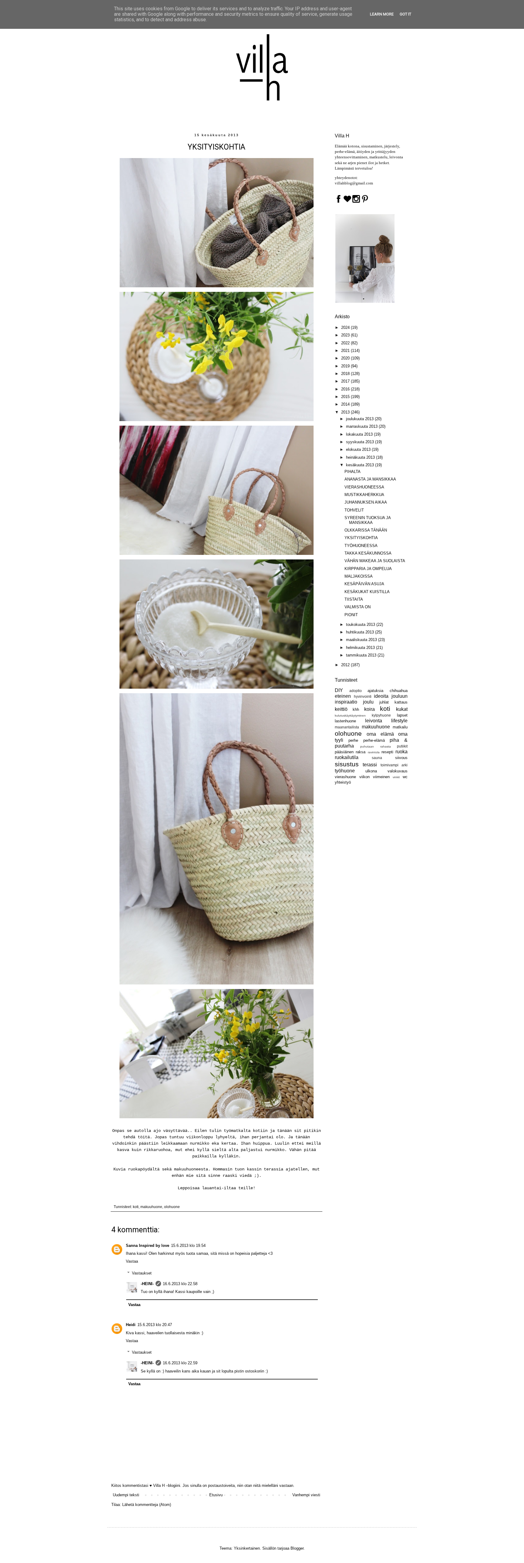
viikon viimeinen (374, 777)
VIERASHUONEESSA (364, 487)
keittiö (341, 709)
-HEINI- (147, 1283)
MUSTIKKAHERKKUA (364, 494)
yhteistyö (343, 782)
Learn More (382, 14)
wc (405, 777)
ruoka (401, 751)
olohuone (172, 1207)
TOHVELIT (354, 510)
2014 (346, 404)
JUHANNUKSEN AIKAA (365, 502)
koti (136, 1207)
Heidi (131, 1324)
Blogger (297, 1548)
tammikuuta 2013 (362, 655)
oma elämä (380, 734)
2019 (346, 366)
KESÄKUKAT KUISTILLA (367, 591)
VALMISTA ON (357, 607)
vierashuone (345, 777)
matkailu (400, 727)
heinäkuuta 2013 (361, 457)
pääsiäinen (344, 752)
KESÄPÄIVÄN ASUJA (364, 584)
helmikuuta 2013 (361, 647)
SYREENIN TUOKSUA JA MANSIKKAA (367, 520)
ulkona (371, 771)
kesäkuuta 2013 (360, 465)
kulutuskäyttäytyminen (350, 715)
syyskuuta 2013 (360, 442)
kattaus (401, 702)
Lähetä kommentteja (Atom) (146, 1504)
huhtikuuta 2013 (360, 632)
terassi (370, 764)
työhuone (345, 770)
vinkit (396, 777)
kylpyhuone (381, 715)
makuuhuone (151, 1207)
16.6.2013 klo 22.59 (180, 1363)
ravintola (374, 752)
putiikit (402, 746)
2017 (346, 381)
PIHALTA (352, 471)
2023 (346, 335)
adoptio (355, 691)
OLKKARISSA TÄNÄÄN (365, 530)
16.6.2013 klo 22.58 (180, 1283)
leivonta (373, 720)
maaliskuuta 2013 (362, 639)
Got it (405, 14)
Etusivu (216, 1495)
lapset (402, 715)
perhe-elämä (374, 740)
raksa (360, 752)
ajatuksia (375, 690)
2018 (346, 373)
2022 (346, 343)
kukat (402, 709)
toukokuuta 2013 (361, 624)
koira (369, 709)
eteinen (343, 696)
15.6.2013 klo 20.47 (154, 1324)
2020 (346, 358)
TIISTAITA (353, 599)
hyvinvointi (362, 696)
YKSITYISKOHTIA (361, 537)
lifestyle (399, 720)
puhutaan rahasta (375, 746)
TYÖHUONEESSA (361, 545)
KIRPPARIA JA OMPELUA (368, 568)
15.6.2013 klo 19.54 (188, 1245)
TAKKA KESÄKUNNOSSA (367, 553)
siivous (401, 757)
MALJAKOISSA (358, 576)
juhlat (384, 702)
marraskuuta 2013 (362, 426)
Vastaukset (142, 1273)
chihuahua (399, 690)
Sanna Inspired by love (147, 1245)
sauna (377, 758)
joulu (368, 701)
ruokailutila (346, 757)
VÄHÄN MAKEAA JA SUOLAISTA (374, 561)
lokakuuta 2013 (360, 434)
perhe (353, 740)
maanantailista (347, 727)
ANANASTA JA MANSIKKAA (370, 479)
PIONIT (351, 615)
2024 (346, 327)
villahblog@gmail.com (354, 183)
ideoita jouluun (391, 696)
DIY (339, 690)
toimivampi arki (394, 765)
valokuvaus (398, 771)
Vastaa (132, 1261)
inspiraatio (346, 701)
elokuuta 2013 (359, 449)
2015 (346, 396)
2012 (346, 665)
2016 (346, 389)
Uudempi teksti (126, 1495)
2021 (346, 350)
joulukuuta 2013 (360, 419)
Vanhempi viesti (306, 1495)
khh (356, 709)
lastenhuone (345, 721)
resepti (387, 752)
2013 (346, 412)
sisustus (347, 764)
